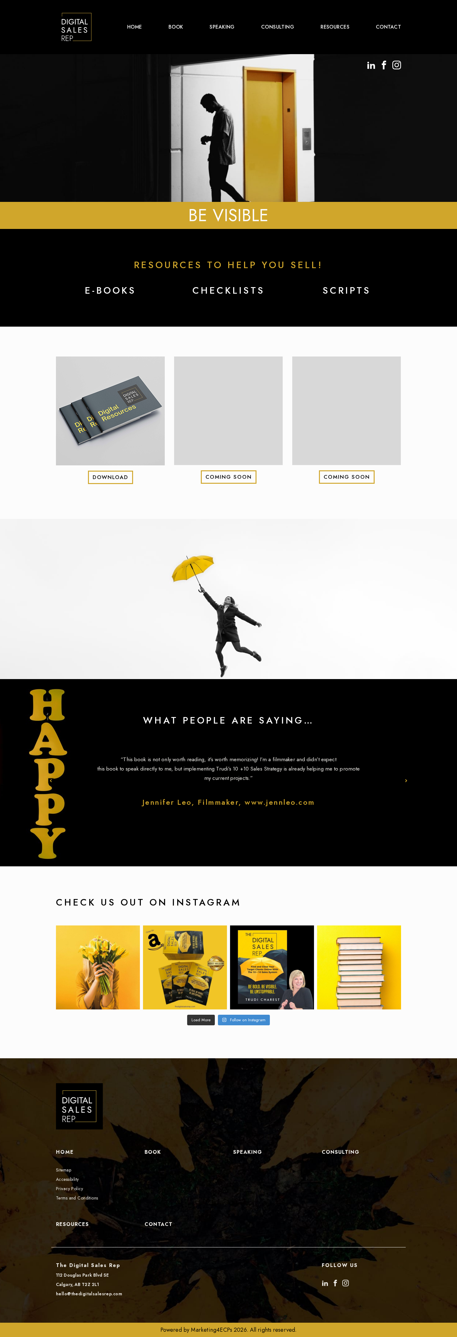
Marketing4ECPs (211, 1330)
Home (134, 26)
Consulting (277, 26)
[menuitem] (134, 27)
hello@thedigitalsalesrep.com (89, 1294)
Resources (335, 26)
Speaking (222, 26)
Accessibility (67, 1179)
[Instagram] (396, 64)
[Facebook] (384, 64)
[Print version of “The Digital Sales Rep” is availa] (185, 967)
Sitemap (63, 1170)
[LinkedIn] (371, 64)
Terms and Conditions (77, 1198)
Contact (388, 26)
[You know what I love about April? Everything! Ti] (98, 967)
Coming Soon (228, 477)
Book (175, 26)
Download (110, 477)
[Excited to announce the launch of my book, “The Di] (272, 967)
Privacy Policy (69, 1189)
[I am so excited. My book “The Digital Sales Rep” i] (359, 967)
